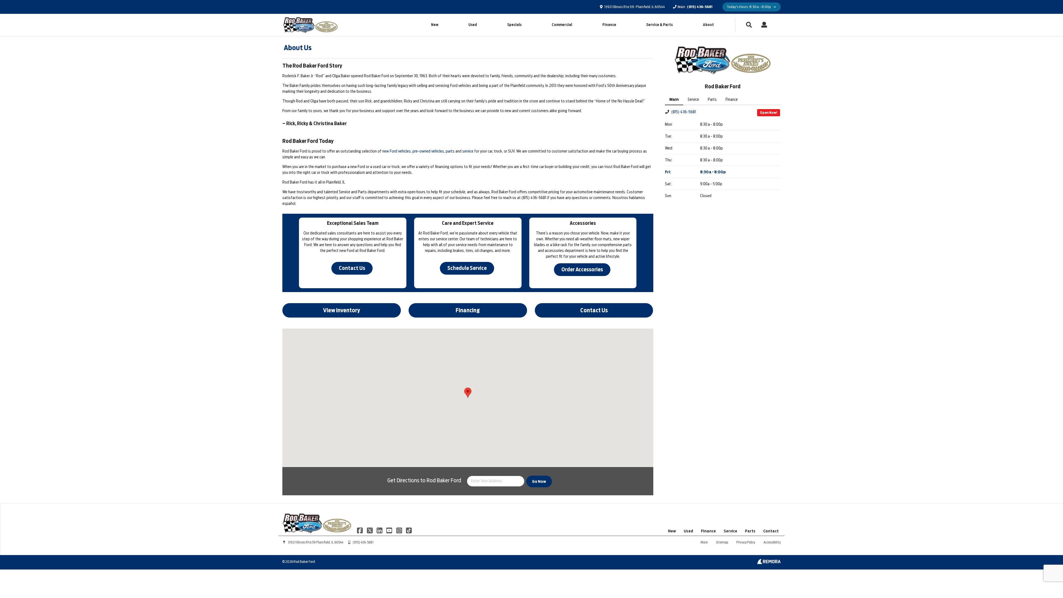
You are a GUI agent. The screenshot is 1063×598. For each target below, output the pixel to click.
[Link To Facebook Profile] (360, 530)
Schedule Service (467, 268)
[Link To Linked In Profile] (380, 530)
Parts (750, 531)
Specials (514, 25)
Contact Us (352, 268)
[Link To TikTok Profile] (408, 530)
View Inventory (341, 310)
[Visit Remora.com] (769, 563)
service (467, 151)
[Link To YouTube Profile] (389, 530)
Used (472, 25)
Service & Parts (659, 25)
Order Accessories (582, 269)
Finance (609, 25)
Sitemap (722, 542)
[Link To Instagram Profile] (399, 530)
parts (450, 151)
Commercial (562, 25)
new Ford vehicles (396, 151)
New (434, 25)
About (708, 25)
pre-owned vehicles (428, 151)
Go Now (539, 481)
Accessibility (772, 542)
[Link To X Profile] (370, 530)
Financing (468, 310)
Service (730, 531)
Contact (771, 531)
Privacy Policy (745, 542)
